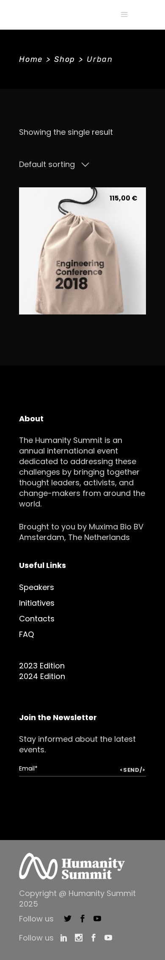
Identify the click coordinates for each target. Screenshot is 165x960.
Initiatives (37, 603)
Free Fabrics (82, 273)
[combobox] (54, 164)
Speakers (36, 587)
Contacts (37, 618)
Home (31, 59)
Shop (64, 59)
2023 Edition (42, 665)
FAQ (26, 634)
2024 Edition (42, 676)
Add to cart (82, 293)
